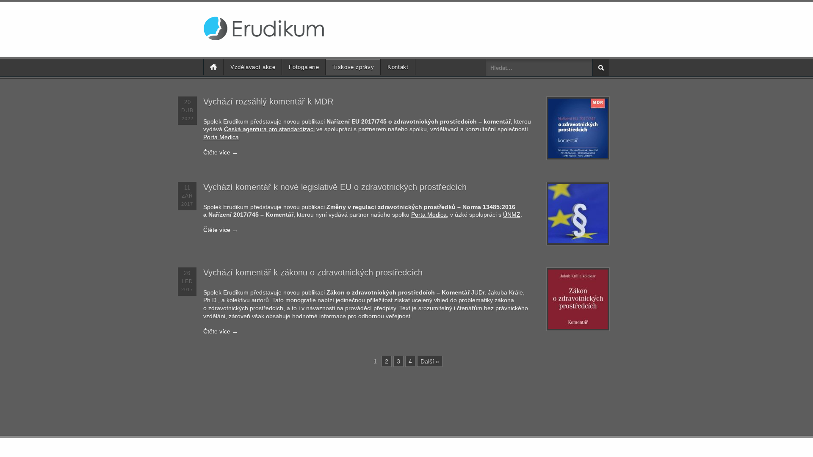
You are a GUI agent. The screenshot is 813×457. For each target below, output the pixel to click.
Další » (429, 361)
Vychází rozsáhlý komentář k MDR (268, 101)
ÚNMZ (511, 214)
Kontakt (397, 67)
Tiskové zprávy (353, 67)
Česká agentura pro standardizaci (269, 129)
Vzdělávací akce (252, 67)
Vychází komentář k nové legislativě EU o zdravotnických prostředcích (335, 187)
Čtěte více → (220, 152)
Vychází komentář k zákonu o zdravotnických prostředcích (313, 272)
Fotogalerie (304, 67)
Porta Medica (221, 137)
